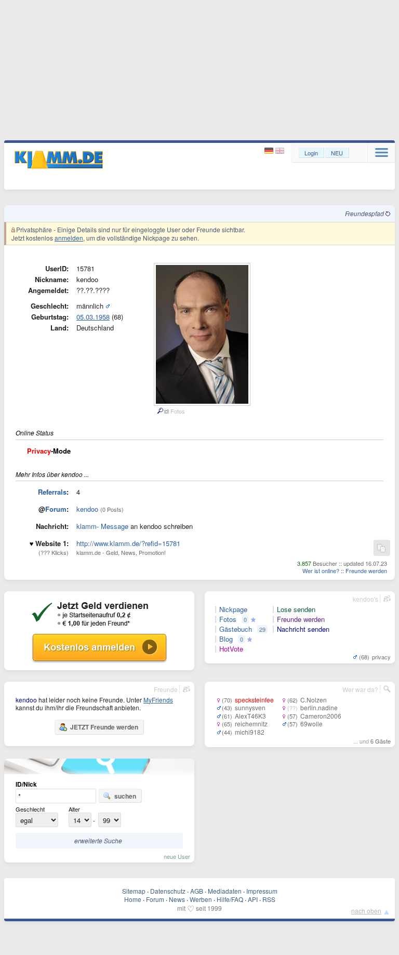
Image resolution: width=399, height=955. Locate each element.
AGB (196, 890)
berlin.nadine (319, 707)
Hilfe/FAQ (230, 899)
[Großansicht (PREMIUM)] (159, 411)
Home (132, 899)
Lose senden (296, 609)
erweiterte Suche (98, 840)
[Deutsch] (269, 151)
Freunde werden (366, 570)
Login (311, 153)
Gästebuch (235, 629)
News (177, 899)
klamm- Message (102, 526)
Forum (55, 509)
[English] (279, 151)
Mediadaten (225, 890)
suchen (125, 796)
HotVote (231, 649)
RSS (268, 899)
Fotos (227, 619)
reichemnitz (251, 723)
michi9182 (249, 731)
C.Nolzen (313, 699)
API (253, 899)
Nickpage (233, 609)
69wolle (311, 723)
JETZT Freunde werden (104, 727)
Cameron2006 (320, 715)
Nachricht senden (303, 629)
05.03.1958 (93, 317)
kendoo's (365, 598)
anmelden (69, 237)
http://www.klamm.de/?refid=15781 (128, 543)
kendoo (87, 509)
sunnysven (250, 707)
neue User (177, 856)
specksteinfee (254, 699)
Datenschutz (167, 890)
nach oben (366, 910)
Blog (226, 639)
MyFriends (158, 699)
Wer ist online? (320, 570)
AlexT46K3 (250, 715)
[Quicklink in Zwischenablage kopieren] (381, 548)
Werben (201, 899)
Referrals (52, 492)
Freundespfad (365, 213)
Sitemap (133, 890)
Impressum (261, 890)
